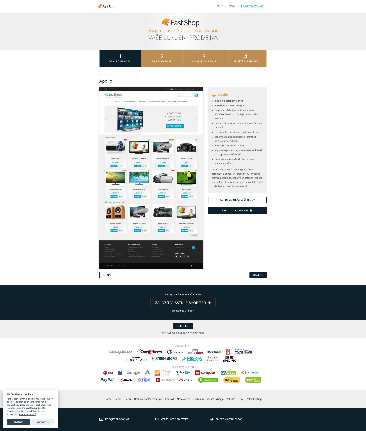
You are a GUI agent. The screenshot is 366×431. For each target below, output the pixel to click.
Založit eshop (254, 399)
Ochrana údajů (215, 399)
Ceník (232, 6)
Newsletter (183, 399)
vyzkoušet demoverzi (174, 419)
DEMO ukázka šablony (239, 199)
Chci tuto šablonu (235, 210)
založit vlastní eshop (228, 419)
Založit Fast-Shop (252, 6)
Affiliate (231, 399)
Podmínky (198, 399)
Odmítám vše (43, 422)
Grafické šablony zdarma (148, 399)
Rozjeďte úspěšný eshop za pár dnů (183, 30)
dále (256, 274)
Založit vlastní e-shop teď (181, 302)
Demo (220, 6)
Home (108, 399)
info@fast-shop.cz (117, 419)
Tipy (240, 399)
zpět (109, 274)
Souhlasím (18, 422)
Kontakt (169, 399)
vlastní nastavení (27, 414)
